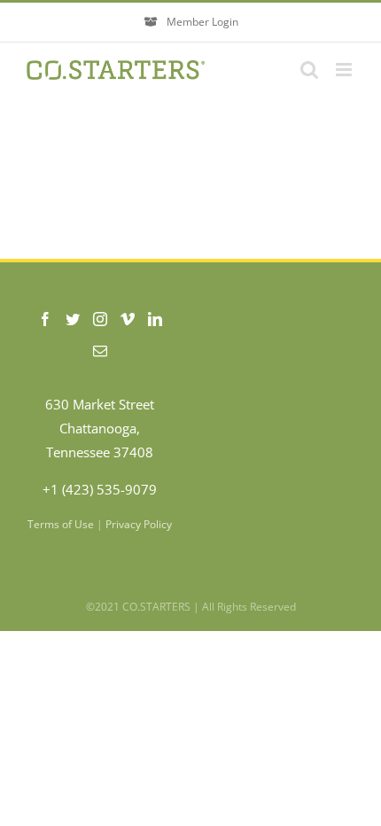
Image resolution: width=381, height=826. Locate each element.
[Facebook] (45, 319)
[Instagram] (100, 319)
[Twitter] (73, 319)
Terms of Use (60, 524)
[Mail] (100, 351)
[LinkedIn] (155, 319)
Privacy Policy (138, 524)
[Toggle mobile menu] (345, 69)
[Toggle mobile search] (309, 69)
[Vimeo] (128, 319)
